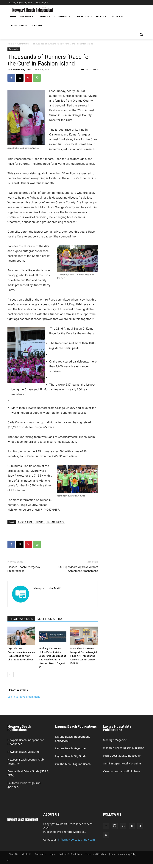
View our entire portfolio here (121, 771)
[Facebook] (11, 78)
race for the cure (55, 521)
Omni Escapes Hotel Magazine (122, 763)
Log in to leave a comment (23, 696)
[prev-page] (9, 674)
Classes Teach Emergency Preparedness (23, 569)
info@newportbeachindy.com (76, 839)
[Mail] (132, 826)
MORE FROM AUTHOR (50, 618)
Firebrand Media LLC (73, 831)
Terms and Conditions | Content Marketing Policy (111, 854)
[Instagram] (115, 826)
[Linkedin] (123, 826)
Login (52, 854)
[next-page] (15, 674)
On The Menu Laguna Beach (73, 764)
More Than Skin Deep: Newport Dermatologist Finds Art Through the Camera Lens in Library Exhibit (83, 656)
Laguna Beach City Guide (70, 756)
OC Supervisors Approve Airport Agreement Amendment (78, 569)
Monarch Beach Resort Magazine (123, 748)
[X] (20, 78)
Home (10, 43)
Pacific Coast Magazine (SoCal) (121, 755)
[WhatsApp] (37, 78)
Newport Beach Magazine (23, 751)
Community (23, 43)
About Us (13, 854)
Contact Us (40, 854)
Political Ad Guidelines (70, 854)
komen (39, 521)
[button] (141, 34)
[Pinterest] (28, 78)
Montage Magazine (115, 740)
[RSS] (140, 826)
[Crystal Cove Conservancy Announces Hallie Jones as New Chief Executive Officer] (21, 636)
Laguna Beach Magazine (70, 748)
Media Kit (26, 854)
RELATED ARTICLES (21, 618)
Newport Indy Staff (21, 69)
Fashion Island (25, 521)
